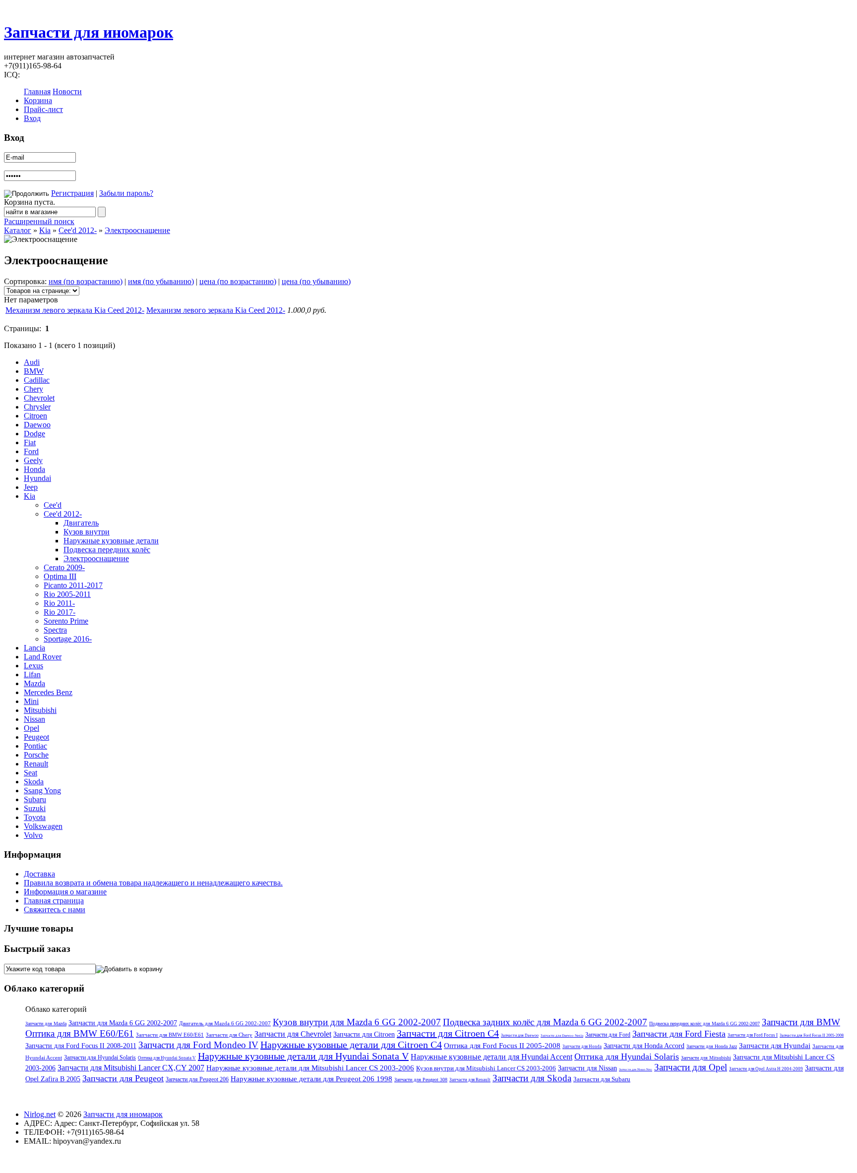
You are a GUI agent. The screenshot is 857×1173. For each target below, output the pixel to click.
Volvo (33, 835)
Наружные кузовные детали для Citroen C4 (351, 1044)
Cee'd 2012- (78, 230)
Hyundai (37, 478)
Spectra (55, 630)
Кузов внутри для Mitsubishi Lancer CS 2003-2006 (486, 1068)
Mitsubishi (40, 710)
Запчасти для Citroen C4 (448, 1033)
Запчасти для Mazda (45, 1023)
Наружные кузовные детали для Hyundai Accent (491, 1057)
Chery (33, 389)
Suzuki (35, 808)
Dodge (34, 433)
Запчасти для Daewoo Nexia (562, 1036)
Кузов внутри (86, 532)
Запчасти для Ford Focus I (753, 1035)
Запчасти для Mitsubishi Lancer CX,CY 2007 (131, 1067)
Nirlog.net (40, 1114)
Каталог (17, 230)
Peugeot (36, 737)
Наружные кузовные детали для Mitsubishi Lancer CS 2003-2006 (310, 1068)
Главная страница (54, 900)
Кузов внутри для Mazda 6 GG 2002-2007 (357, 1022)
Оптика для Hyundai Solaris (626, 1056)
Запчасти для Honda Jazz (711, 1046)
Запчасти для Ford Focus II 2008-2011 (80, 1046)
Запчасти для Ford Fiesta (679, 1034)
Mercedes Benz (48, 692)
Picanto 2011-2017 (73, 585)
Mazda (34, 683)
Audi (32, 362)
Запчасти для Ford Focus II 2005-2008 (812, 1035)
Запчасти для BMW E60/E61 (170, 1035)
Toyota (35, 817)
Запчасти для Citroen (364, 1034)
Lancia (34, 648)
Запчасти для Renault (469, 1079)
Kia (45, 230)
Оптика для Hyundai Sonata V (167, 1058)
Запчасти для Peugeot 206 (197, 1079)
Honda (34, 469)
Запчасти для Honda (582, 1046)
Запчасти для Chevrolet (292, 1034)
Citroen (35, 415)
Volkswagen (43, 826)
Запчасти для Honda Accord (644, 1046)
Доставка (39, 874)
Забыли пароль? (126, 193)
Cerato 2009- (64, 567)
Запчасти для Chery (229, 1035)
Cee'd (52, 505)
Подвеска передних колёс (106, 549)
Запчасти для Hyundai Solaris (100, 1057)
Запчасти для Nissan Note (635, 1069)
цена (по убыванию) (316, 281)
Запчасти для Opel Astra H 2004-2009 (766, 1068)
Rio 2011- (59, 603)
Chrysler (37, 407)
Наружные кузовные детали (111, 540)
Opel (31, 728)
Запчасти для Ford (607, 1034)
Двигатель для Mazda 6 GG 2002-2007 (225, 1023)
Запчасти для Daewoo (520, 1035)
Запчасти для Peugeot (123, 1078)
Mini (31, 701)
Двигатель (81, 523)
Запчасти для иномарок (88, 32)
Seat (30, 772)
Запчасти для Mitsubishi (706, 1057)
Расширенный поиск (39, 221)
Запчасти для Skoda (531, 1078)
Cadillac (37, 380)
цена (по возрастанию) (237, 281)
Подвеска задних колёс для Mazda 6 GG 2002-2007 (545, 1022)
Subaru (35, 799)
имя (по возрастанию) (85, 281)
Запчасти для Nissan (587, 1068)
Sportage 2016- (68, 639)
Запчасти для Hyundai (774, 1046)
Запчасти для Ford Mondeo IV (198, 1045)
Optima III (60, 576)
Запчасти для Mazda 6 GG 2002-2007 (122, 1023)
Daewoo (37, 424)
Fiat (30, 442)
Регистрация (72, 193)
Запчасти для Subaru (601, 1079)
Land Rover (42, 656)
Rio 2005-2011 (67, 594)
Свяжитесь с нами (54, 909)
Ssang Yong (42, 790)
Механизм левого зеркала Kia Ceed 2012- (74, 310)
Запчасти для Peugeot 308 (420, 1079)
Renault (36, 764)
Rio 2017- (59, 612)
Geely (33, 460)
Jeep (31, 487)
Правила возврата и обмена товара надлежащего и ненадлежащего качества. (153, 883)
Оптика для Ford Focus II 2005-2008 (502, 1046)
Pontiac (35, 746)
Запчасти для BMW (801, 1022)
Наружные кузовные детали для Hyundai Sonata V (303, 1056)
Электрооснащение (137, 230)
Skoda (34, 781)
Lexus (33, 665)
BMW (34, 371)
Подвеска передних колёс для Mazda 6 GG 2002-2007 (704, 1023)
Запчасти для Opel (690, 1067)
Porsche (36, 755)
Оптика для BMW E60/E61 (79, 1033)
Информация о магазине (65, 891)
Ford (31, 451)
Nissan (34, 719)
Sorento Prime (66, 621)
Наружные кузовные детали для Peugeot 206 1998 (311, 1079)
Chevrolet (39, 398)
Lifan (32, 674)
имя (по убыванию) (161, 281)
